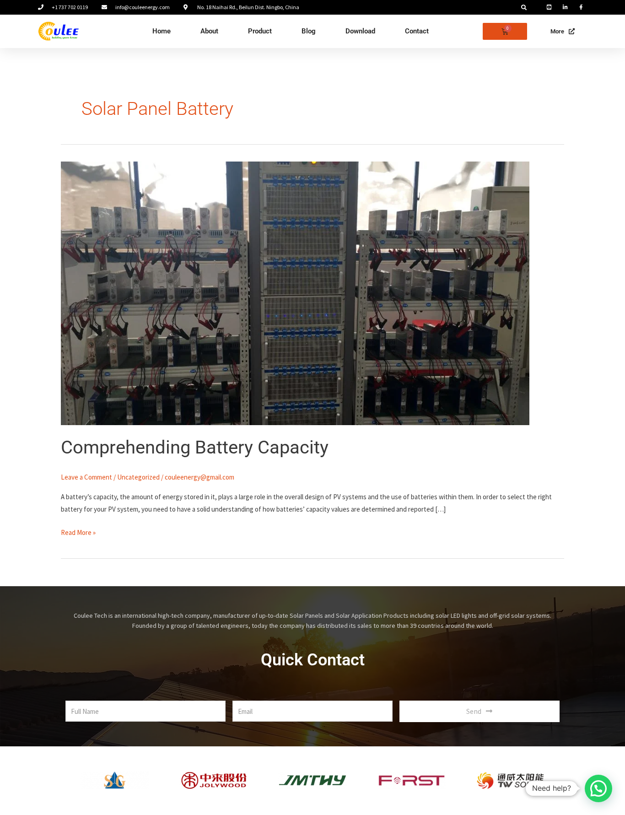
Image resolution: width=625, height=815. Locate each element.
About (209, 31)
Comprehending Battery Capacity (195, 447)
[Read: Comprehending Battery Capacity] (295, 292)
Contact (417, 31)
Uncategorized (138, 477)
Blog (309, 31)
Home (161, 31)
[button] (523, 7)
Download (360, 31)
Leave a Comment (86, 477)
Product (260, 31)
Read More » (78, 531)
